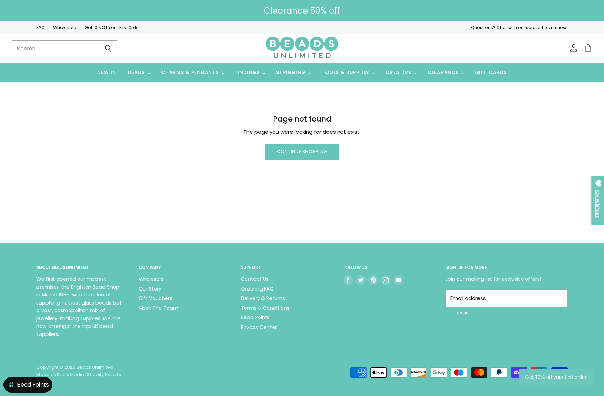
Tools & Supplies (346, 72)
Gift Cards (491, 72)
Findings (248, 72)
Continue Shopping (302, 151)
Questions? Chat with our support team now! (519, 27)
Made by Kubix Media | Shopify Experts (78, 374)
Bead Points (255, 317)
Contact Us (254, 279)
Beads (137, 72)
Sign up (460, 312)
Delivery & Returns (263, 298)
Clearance (443, 72)
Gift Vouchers (155, 298)
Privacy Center (259, 327)
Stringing (291, 72)
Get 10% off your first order (556, 377)
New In (106, 72)
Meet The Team (158, 308)
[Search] (108, 48)
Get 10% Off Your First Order (112, 27)
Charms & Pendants (191, 72)
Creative (399, 72)
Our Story (150, 288)
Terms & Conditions (265, 308)
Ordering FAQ (257, 288)
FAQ (40, 27)
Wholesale (64, 27)
